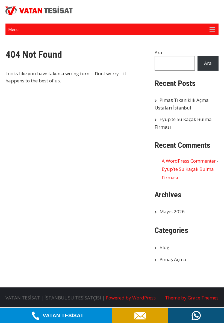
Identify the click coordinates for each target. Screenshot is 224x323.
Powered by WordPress (131, 298)
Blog (164, 247)
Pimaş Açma (173, 259)
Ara (158, 52)
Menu (13, 29)
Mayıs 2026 (172, 211)
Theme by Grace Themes (192, 298)
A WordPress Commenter (189, 161)
